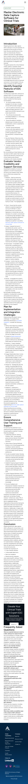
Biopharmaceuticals (9, 738)
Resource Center (19, 739)
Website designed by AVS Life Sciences (14, 776)
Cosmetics (7, 750)
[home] (3, 2)
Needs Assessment (16, 336)
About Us (17, 736)
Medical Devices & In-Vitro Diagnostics (9, 742)
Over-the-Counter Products (9, 747)
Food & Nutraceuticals (8, 754)
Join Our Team (18, 741)
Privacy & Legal (14, 778)
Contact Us (17, 744)
